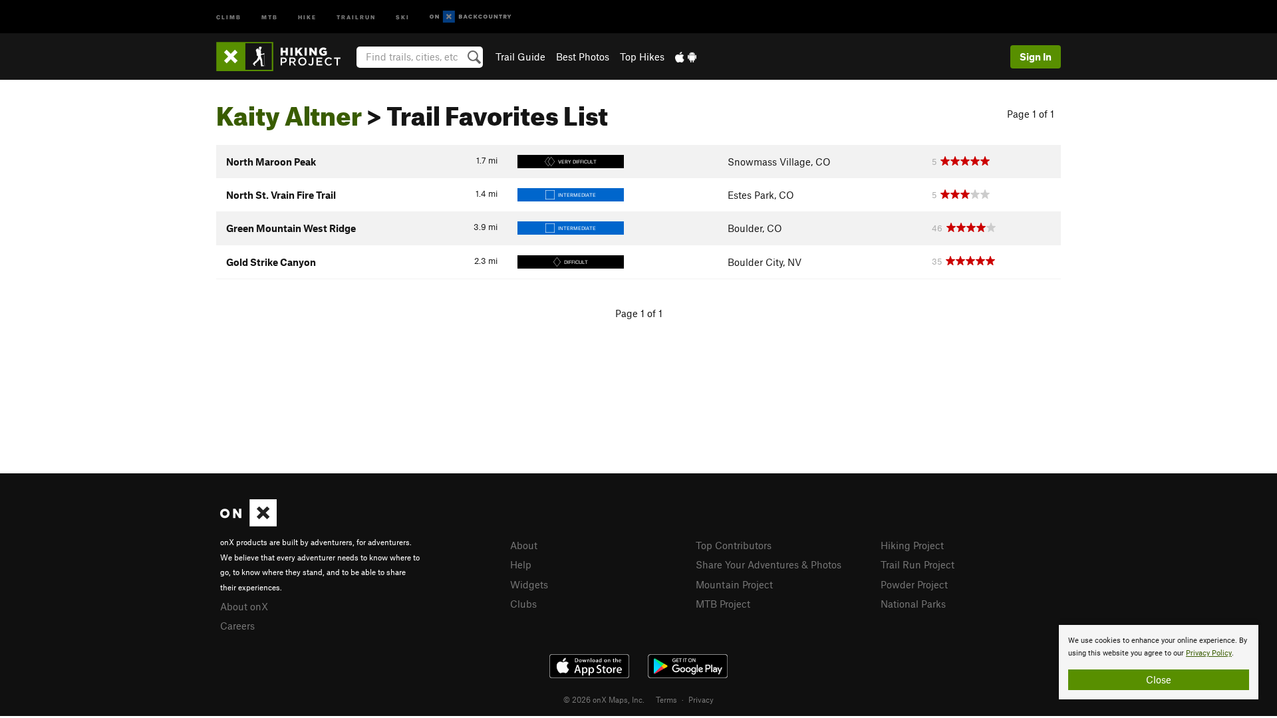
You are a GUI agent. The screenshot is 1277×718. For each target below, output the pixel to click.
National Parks (913, 604)
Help (520, 564)
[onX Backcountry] (470, 17)
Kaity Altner (289, 111)
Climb (228, 16)
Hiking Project (912, 545)
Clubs (523, 604)
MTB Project (723, 604)
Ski (403, 16)
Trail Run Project (917, 564)
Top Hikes (642, 56)
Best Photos (582, 56)
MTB (269, 16)
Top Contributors (734, 545)
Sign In (1036, 56)
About (523, 545)
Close (1158, 679)
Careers (237, 626)
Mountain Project (734, 584)
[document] (1158, 662)
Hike (307, 16)
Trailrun (356, 16)
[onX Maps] (248, 523)
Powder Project (914, 584)
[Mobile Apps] (685, 56)
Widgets (529, 584)
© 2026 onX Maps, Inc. (603, 699)
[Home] (285, 56)
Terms (666, 699)
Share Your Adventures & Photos (768, 564)
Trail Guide (520, 56)
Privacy (701, 699)
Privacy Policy (1209, 653)
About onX (244, 606)
